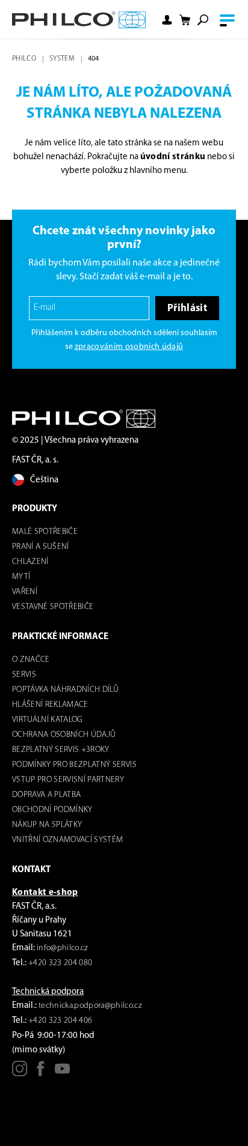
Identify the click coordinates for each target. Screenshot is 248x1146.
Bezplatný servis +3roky (61, 749)
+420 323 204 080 (60, 963)
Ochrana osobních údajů (64, 734)
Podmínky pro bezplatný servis (74, 764)
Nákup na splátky (47, 824)
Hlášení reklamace (50, 704)
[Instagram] (19, 1073)
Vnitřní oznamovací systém (67, 839)
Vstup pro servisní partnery (68, 779)
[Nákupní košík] (185, 20)
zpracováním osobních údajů (129, 346)
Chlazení (30, 561)
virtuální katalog (47, 719)
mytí (21, 576)
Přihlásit (187, 308)
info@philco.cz (62, 948)
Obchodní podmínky (52, 809)
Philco (24, 58)
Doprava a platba (46, 794)
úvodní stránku (173, 157)
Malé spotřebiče (45, 531)
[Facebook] (40, 1073)
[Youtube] (62, 1073)
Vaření (24, 591)
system (62, 58)
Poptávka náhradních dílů (65, 689)
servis (24, 674)
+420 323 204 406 (60, 1020)
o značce (31, 659)
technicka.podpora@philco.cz (90, 1005)
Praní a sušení (40, 546)
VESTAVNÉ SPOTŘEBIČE (52, 606)
